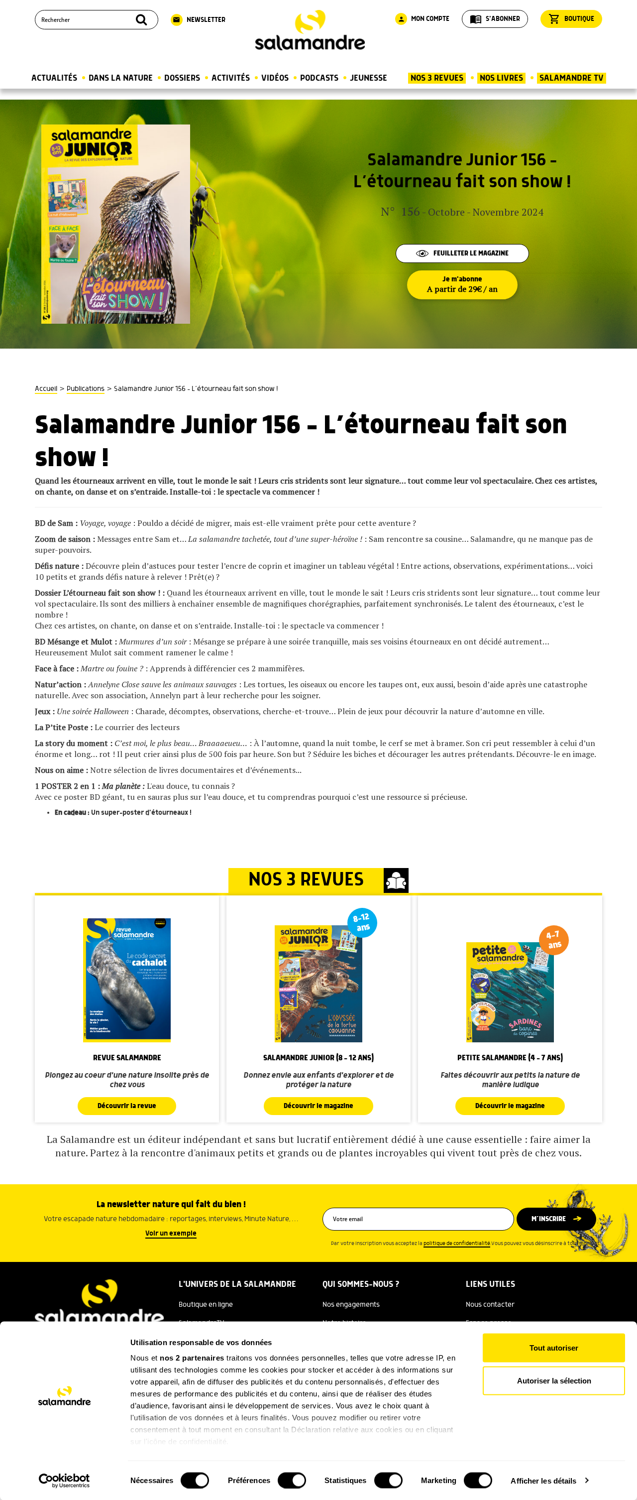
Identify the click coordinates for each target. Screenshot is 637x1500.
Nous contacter (490, 1305)
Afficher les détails (543, 1480)
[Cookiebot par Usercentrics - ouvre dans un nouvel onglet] (64, 1480)
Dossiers (182, 78)
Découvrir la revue (127, 1106)
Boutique (571, 19)
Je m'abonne (462, 284)
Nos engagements (351, 1305)
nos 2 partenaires (192, 1358)
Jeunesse (368, 78)
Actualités (54, 78)
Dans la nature (121, 78)
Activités (231, 78)
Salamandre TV (571, 78)
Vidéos (275, 78)
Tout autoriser (554, 1348)
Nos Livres (501, 78)
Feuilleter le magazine (471, 253)
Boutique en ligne (206, 1305)
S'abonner (495, 19)
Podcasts (319, 78)
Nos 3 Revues (437, 78)
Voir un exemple (171, 1234)
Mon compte (423, 19)
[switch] (292, 1480)
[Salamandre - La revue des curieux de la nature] (310, 30)
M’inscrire (548, 1219)
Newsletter (199, 20)
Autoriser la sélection (554, 1380)
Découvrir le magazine (318, 1106)
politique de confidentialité (457, 1244)
